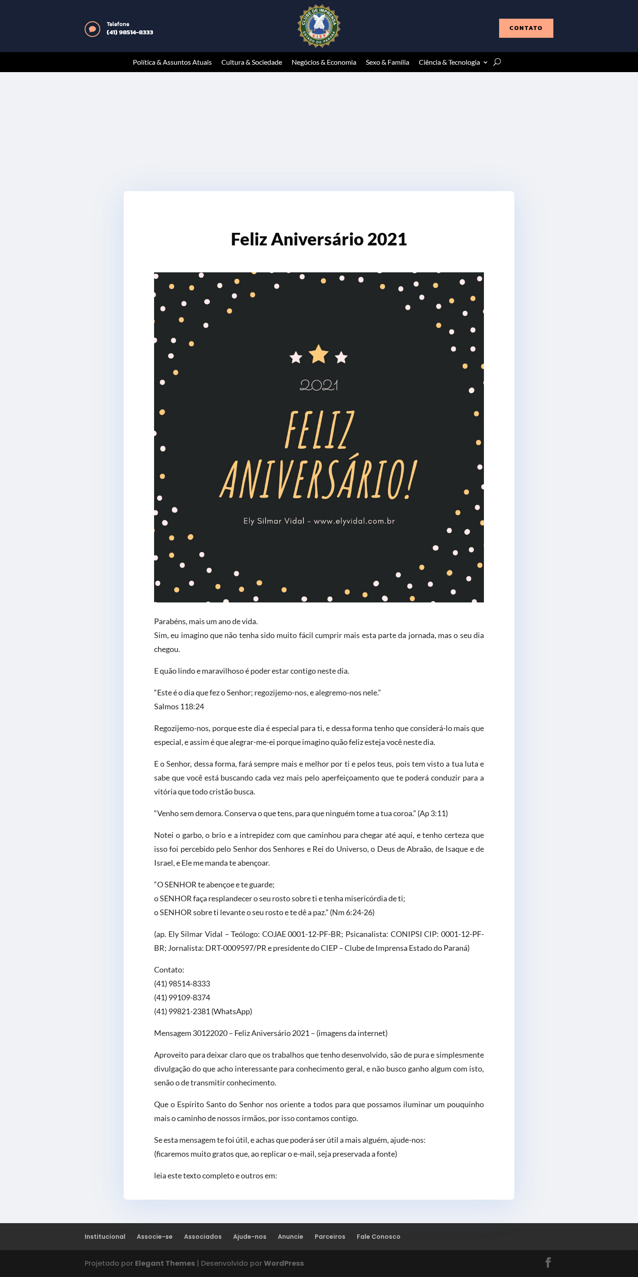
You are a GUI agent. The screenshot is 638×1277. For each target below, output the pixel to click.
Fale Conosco (379, 1236)
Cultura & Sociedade (251, 62)
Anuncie (290, 1236)
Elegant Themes (165, 1263)
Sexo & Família (387, 62)
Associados (203, 1236)
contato (526, 28)
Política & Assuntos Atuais (172, 62)
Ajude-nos (249, 1236)
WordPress (284, 1263)
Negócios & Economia (324, 62)
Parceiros (330, 1236)
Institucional (105, 1236)
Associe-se (155, 1236)
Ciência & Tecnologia (449, 62)
